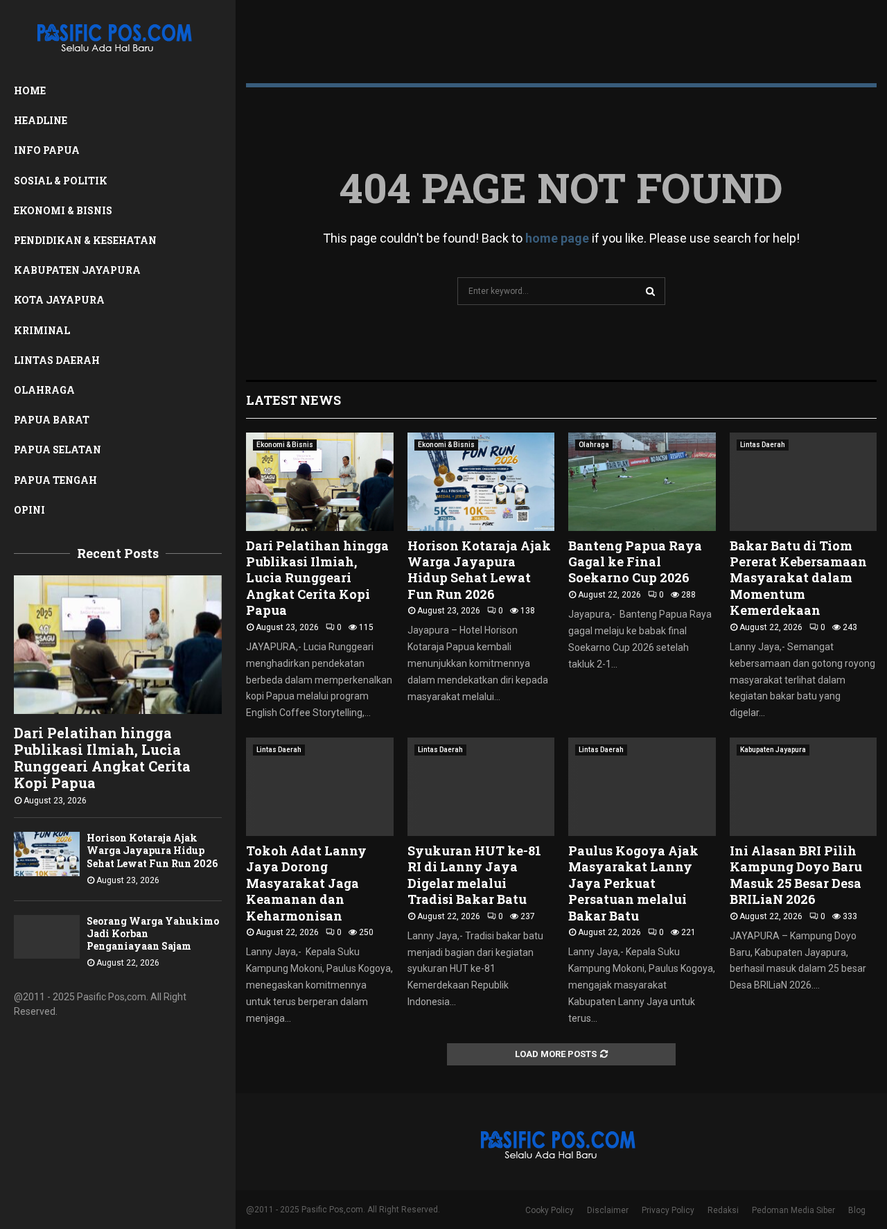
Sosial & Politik (60, 180)
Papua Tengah (55, 480)
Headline (40, 120)
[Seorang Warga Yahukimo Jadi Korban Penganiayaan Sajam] (47, 937)
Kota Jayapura (59, 299)
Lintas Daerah (57, 360)
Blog (857, 1210)
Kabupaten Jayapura (77, 270)
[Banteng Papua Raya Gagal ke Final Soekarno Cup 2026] (642, 482)
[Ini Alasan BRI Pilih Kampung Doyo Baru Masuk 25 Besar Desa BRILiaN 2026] (803, 787)
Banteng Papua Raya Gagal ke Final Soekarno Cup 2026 (635, 561)
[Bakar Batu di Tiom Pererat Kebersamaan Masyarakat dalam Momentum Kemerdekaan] (803, 482)
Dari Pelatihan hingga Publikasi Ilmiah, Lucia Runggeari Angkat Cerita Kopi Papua (102, 758)
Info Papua (47, 150)
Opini (29, 509)
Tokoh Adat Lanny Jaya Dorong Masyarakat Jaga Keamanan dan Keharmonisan (306, 883)
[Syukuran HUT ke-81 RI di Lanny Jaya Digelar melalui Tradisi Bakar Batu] (481, 787)
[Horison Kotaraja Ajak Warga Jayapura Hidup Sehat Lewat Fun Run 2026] (47, 853)
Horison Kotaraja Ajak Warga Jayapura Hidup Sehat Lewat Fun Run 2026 (152, 850)
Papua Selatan (57, 449)
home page (557, 238)
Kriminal (42, 330)
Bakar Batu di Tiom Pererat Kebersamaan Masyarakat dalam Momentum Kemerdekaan (798, 578)
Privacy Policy (668, 1210)
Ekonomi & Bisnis (63, 210)
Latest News (293, 400)
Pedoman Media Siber (793, 1210)
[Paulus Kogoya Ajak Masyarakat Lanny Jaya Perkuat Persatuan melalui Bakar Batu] (642, 787)
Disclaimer (608, 1210)
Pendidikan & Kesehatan (85, 240)
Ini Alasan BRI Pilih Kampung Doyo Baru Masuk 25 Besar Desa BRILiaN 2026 (796, 874)
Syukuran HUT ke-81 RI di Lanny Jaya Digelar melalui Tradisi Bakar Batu (474, 874)
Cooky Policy (549, 1210)
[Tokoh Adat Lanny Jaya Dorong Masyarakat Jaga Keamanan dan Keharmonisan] (320, 787)
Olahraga (44, 389)
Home (30, 90)
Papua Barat (51, 419)
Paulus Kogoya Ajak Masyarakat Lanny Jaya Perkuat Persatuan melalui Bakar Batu (633, 883)
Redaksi (723, 1210)
